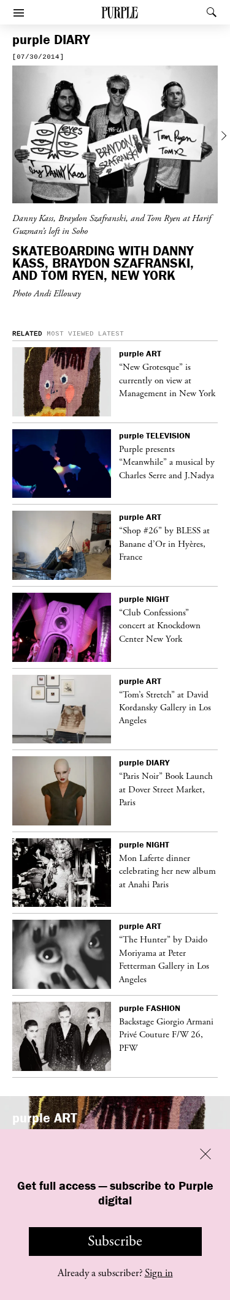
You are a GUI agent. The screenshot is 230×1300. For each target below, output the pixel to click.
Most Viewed (70, 333)
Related (27, 333)
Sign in (159, 1273)
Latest (111, 333)
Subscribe (115, 1241)
